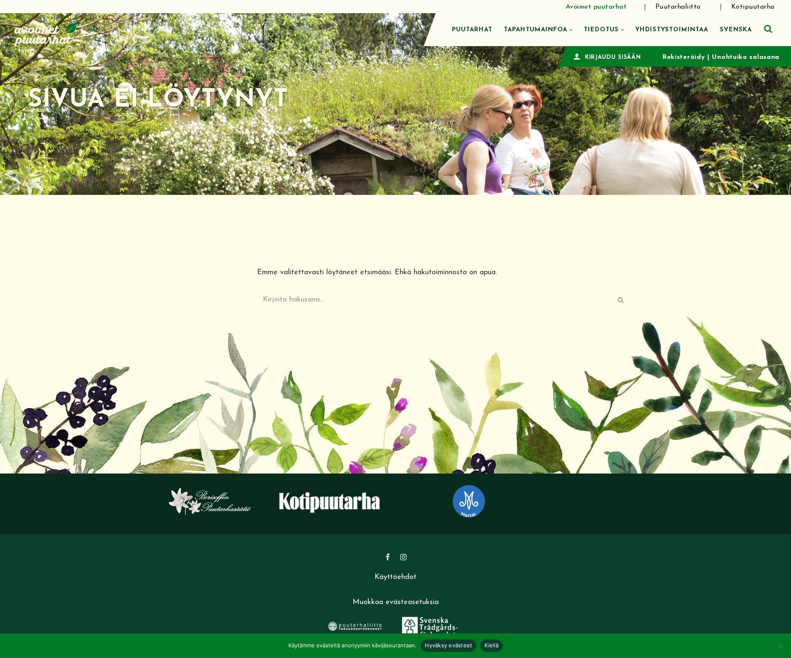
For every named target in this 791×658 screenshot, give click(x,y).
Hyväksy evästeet (448, 645)
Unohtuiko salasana (745, 57)
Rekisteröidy (683, 57)
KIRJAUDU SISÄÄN (613, 57)
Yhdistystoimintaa (671, 30)
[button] (570, 29)
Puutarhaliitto (678, 7)
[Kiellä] (781, 646)
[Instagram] (403, 557)
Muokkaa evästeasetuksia (396, 602)
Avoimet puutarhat (596, 7)
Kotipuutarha (753, 7)
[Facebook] (387, 557)
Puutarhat (472, 30)
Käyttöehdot (395, 577)
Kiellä (491, 645)
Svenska (736, 30)
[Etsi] (768, 28)
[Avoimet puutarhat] (45, 34)
